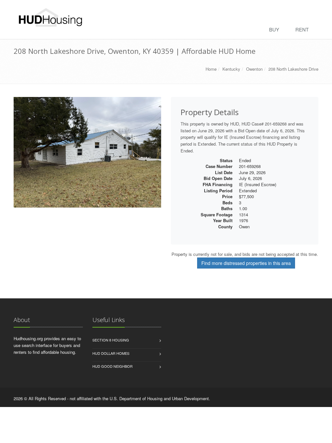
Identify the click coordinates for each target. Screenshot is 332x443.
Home (211, 69)
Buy (274, 29)
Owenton (254, 69)
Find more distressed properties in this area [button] (246, 263)
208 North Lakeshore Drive (293, 69)
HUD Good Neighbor (112, 366)
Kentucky (231, 69)
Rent (302, 29)
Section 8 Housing (110, 339)
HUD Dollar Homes (110, 353)
